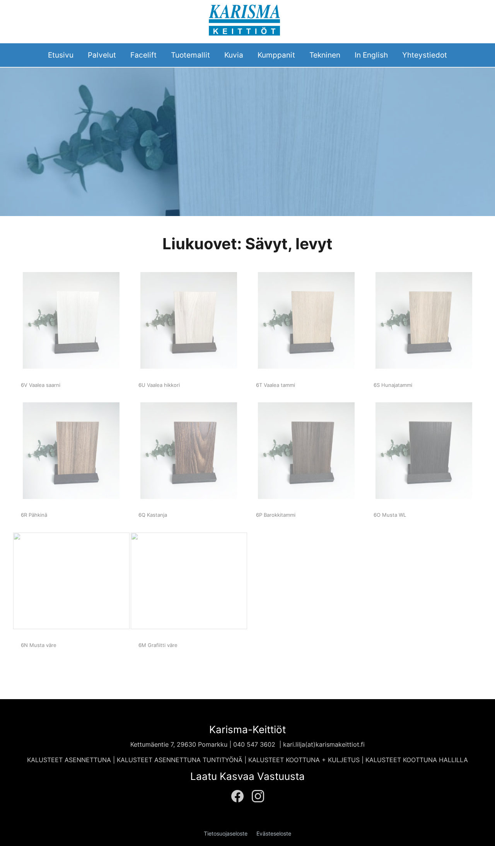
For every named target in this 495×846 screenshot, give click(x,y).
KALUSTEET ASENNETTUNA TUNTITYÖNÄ (179, 760)
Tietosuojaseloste (226, 834)
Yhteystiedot (424, 55)
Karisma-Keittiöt (247, 729)
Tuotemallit (190, 55)
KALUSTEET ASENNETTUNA (69, 760)
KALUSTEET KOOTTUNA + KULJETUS (305, 760)
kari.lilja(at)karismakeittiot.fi (324, 744)
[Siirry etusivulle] (244, 19)
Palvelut (102, 55)
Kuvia (233, 55)
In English (371, 55)
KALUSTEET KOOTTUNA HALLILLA (416, 760)
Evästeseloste (273, 834)
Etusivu (60, 55)
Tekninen (324, 55)
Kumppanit (276, 55)
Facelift (143, 55)
